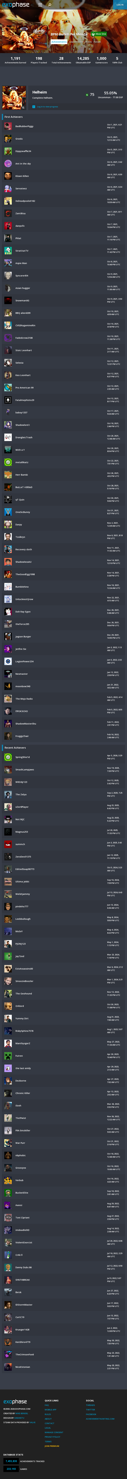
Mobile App (50, 1409)
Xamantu (19, 1417)
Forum (97, 41)
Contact (49, 1423)
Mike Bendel (21, 1413)
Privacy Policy (52, 1436)
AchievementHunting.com (100, 1418)
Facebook (91, 1414)
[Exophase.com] (17, 5)
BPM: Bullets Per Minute (69, 34)
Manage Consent (54, 1432)
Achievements (59, 41)
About (48, 1418)
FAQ (47, 1405)
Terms (48, 1441)
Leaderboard (76, 41)
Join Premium (52, 1446)
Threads (90, 1405)
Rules (48, 1414)
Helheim (39, 92)
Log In (120, 4)
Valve (32, 1422)
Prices (88, 41)
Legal (48, 1427)
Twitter (90, 1409)
